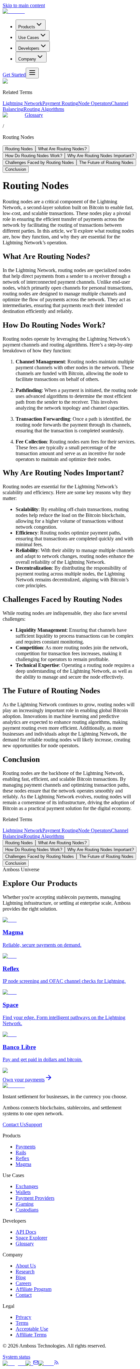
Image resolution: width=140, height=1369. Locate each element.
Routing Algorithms (43, 109)
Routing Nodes (19, 148)
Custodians (27, 1210)
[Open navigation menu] (32, 73)
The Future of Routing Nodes (106, 162)
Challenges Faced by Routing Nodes (39, 162)
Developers (28, 48)
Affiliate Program (33, 1289)
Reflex (22, 1158)
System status (16, 1357)
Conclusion (15, 169)
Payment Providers (35, 1198)
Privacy (23, 1317)
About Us (26, 1265)
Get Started (14, 74)
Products (26, 26)
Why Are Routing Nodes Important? (100, 155)
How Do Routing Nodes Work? (33, 155)
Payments (25, 1146)
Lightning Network (22, 103)
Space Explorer (31, 1237)
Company (27, 59)
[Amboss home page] (14, 11)
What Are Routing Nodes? (62, 148)
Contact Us (14, 1124)
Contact (24, 1295)
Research (25, 1271)
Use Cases (28, 37)
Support (34, 1124)
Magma (23, 1164)
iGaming (25, 1204)
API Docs (26, 1232)
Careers (23, 1283)
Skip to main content (24, 5)
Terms (22, 1323)
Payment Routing (60, 103)
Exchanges (27, 1186)
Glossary (34, 115)
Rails (21, 1152)
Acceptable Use (32, 1329)
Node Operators (94, 103)
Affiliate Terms (31, 1334)
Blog (21, 1277)
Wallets (23, 1192)
